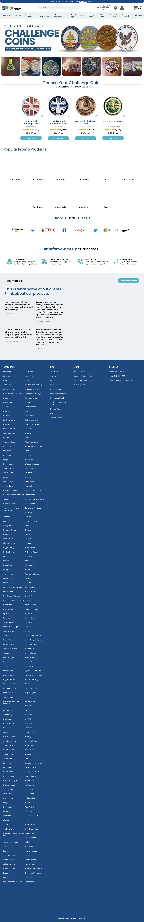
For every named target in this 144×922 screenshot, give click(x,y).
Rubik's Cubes (31, 807)
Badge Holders (31, 547)
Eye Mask (7, 618)
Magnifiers (7, 767)
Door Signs (29, 794)
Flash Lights (8, 798)
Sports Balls (30, 824)
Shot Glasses (30, 407)
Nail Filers (29, 842)
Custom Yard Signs (33, 490)
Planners (28, 710)
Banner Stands (31, 398)
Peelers (6, 877)
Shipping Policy (80, 385)
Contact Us (55, 385)
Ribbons (28, 429)
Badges (6, 569)
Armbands (29, 750)
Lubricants (29, 855)
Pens (27, 451)
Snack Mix (29, 596)
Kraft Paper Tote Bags (34, 389)
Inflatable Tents (9, 692)
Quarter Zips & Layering (34, 499)
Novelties (138, 16)
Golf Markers (8, 829)
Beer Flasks (7, 807)
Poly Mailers (30, 415)
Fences (6, 851)
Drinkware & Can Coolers (44, 16)
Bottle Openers (31, 420)
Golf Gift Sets (8, 860)
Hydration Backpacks (33, 670)
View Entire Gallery (128, 281)
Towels (28, 433)
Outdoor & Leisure (113, 16)
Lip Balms (7, 613)
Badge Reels (8, 552)
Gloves (28, 517)
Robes (6, 437)
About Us (54, 371)
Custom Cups (9, 442)
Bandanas (7, 710)
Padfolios (29, 512)
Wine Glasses (9, 468)
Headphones (30, 838)
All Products (6, 16)
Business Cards (9, 530)
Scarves (28, 556)
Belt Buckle (29, 565)
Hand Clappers (9, 868)
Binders (28, 538)
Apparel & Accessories (58, 16)
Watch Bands (8, 789)
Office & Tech (103, 16)
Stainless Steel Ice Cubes (13, 881)
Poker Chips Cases (11, 864)
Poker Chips (30, 745)
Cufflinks (28, 719)
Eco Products (8, 723)
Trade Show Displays (33, 446)
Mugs (5, 459)
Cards (27, 631)
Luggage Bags (9, 679)
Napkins (6, 411)
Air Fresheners (31, 521)
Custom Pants (9, 503)
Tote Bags (7, 385)
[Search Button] (78, 7)
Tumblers (29, 459)
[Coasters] (83, 192)
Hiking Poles (30, 798)
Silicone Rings (30, 666)
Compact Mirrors (32, 772)
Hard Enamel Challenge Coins (58, 122)
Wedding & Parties (92, 16)
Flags (5, 398)
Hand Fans (29, 481)
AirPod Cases (8, 745)
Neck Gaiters (30, 604)
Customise (31, 138)
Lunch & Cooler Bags (33, 675)
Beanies (6, 415)
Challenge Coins (10, 433)
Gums (27, 600)
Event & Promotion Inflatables (11, 702)
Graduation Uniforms (33, 763)
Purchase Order (56, 389)
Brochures (29, 723)
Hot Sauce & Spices (11, 596)
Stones (28, 820)
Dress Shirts (30, 495)
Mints (5, 582)
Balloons (28, 473)
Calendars (7, 653)
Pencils (6, 560)
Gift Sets (28, 877)
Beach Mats (30, 780)
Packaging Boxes (32, 574)
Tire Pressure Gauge (33, 868)
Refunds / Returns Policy (83, 376)
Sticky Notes (8, 525)
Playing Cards (30, 701)
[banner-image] (72, 20)
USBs (27, 525)
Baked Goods (30, 591)
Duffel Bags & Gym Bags (35, 640)
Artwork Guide (56, 418)
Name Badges (31, 851)
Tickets (6, 635)
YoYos (27, 802)
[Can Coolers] (83, 164)
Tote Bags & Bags (72, 16)
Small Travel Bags (10, 684)
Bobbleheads (9, 644)
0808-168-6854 (104, 8)
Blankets (6, 556)
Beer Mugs (7, 464)
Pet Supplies (8, 763)
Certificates (8, 574)
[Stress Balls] (60, 192)
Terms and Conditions (83, 380)
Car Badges (8, 697)
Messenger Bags (32, 679)
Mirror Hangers (31, 657)
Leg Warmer (8, 609)
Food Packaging (31, 442)
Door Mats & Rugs (10, 626)
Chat (109, 9)
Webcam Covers (32, 424)
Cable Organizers (10, 842)
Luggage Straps (31, 688)
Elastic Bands (30, 860)
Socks (27, 437)
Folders (28, 626)
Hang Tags (7, 565)
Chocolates (30, 587)
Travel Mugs (8, 473)
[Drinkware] (60, 164)
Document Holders (33, 873)
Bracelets (7, 873)
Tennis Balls (8, 754)
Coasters (29, 371)
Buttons (28, 455)
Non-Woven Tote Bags (12, 393)
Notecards (7, 534)
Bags (27, 380)
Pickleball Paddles (32, 552)
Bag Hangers (30, 692)
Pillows (6, 820)
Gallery (53, 376)
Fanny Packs (8, 640)
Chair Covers (8, 631)
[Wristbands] (37, 192)
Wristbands (8, 622)
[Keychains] (129, 164)
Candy (28, 582)
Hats (5, 380)
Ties (26, 560)
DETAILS (90, 2)
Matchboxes (30, 648)
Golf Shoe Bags (31, 829)
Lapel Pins (29, 376)
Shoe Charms (9, 543)
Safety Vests (8, 750)
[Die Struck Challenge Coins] (85, 105)
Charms (6, 732)
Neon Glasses (31, 776)
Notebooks (29, 785)
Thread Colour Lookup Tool (59, 403)
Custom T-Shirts (10, 490)
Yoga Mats (7, 758)
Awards (28, 578)
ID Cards (6, 477)
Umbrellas (7, 604)
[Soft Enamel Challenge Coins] (31, 105)
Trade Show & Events (30, 16)
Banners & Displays (33, 393)
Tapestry (28, 706)
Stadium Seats (9, 688)
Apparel (28, 486)
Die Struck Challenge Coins (85, 122)
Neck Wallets (30, 833)
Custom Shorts (31, 503)
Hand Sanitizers (31, 609)
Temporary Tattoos (33, 508)
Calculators (8, 538)
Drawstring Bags (10, 389)
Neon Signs (8, 402)
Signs (82, 16)
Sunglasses (8, 481)
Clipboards (29, 622)
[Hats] (106, 164)
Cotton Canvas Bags (34, 385)
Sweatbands (8, 662)
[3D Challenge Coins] (113, 105)
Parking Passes (31, 662)
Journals (6, 517)
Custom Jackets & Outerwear (11, 509)
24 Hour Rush (55, 409)
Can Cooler (30, 477)
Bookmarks (29, 732)
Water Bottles (30, 468)
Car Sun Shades (31, 741)
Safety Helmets (9, 741)
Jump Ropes (8, 776)
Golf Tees (7, 816)
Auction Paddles (31, 754)
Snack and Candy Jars (12, 587)
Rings (5, 802)
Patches (6, 376)
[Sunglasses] (37, 164)
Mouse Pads (8, 371)
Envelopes (29, 530)
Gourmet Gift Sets (10, 591)
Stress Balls (8, 486)
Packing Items (9, 420)
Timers (6, 824)
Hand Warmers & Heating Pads (14, 834)
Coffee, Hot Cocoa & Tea (13, 600)
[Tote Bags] (15, 164)
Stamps (28, 714)
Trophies (28, 569)
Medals (6, 521)
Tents (27, 684)
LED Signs (7, 446)
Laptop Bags (8, 675)
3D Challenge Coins (113, 121)
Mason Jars (8, 670)
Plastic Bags (8, 578)
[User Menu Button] (115, 8)
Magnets (28, 543)
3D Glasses (29, 789)
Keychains (29, 411)
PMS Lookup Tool (57, 398)
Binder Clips (30, 618)
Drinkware (7, 455)
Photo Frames (31, 881)
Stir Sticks (29, 613)
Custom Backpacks (33, 635)
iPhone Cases (9, 785)
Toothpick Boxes (10, 648)
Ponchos (28, 728)
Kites (5, 728)
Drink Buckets (30, 767)
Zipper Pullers (30, 864)
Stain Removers (9, 855)
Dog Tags (7, 719)
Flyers (27, 534)
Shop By (18, 16)
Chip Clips (7, 794)
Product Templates (58, 393)
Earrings (28, 697)
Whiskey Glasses (32, 464)
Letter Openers (9, 736)
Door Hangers (9, 657)
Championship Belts (11, 780)
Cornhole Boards (32, 653)
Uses (52, 413)
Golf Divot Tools (31, 816)
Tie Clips (6, 666)
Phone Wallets (9, 429)
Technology (8, 714)
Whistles (28, 758)
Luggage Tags (9, 547)
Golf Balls (29, 811)
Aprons (6, 407)
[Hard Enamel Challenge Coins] (58, 105)
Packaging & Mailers (126, 16)
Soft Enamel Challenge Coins (31, 122)
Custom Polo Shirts (11, 499)
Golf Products (9, 811)
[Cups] (106, 192)
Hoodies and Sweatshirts (13, 495)
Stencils (6, 846)
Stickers (28, 402)
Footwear (29, 846)
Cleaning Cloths (31, 644)
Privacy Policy (79, 371)
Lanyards (7, 451)
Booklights (29, 736)
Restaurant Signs (10, 772)
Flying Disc (7, 424)
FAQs (52, 380)
